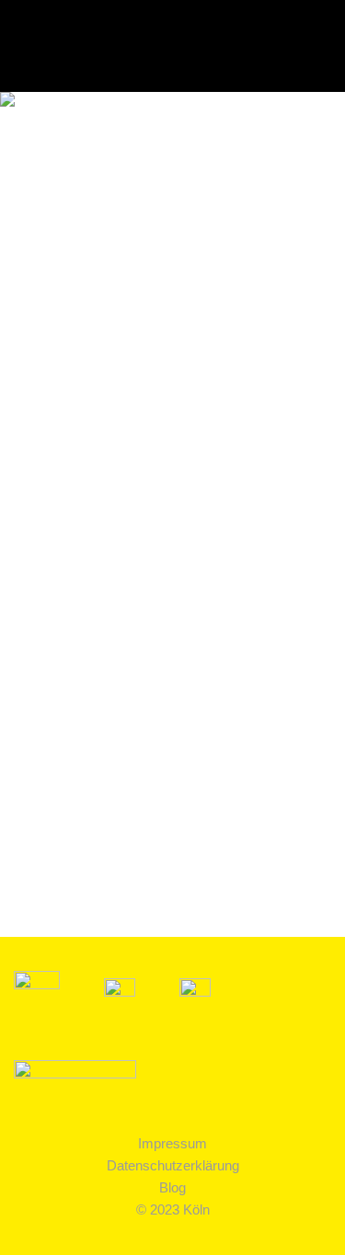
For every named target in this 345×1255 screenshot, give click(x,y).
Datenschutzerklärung (173, 1165)
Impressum (172, 1143)
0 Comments (185, 880)
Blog (172, 1187)
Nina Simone (95, 633)
